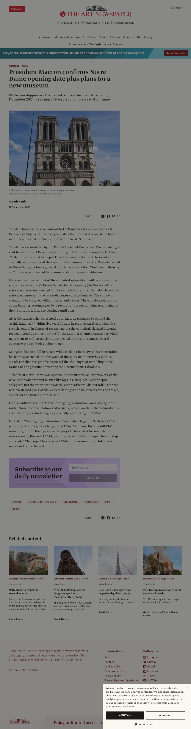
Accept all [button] (125, 715)
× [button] (186, 687)
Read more (128, 706)
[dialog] (147, 706)
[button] (145, 724)
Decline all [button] (165, 715)
